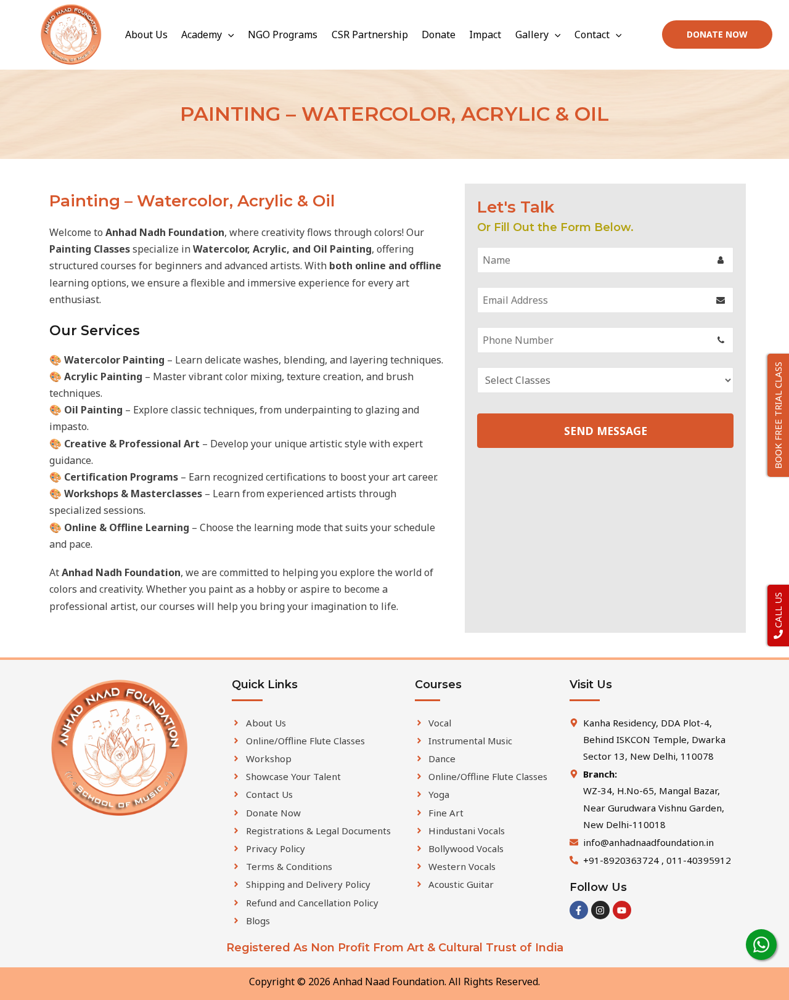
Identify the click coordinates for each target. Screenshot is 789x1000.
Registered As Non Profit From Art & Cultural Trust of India (394, 947)
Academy (201, 34)
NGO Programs (282, 34)
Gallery (532, 34)
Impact (485, 34)
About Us (146, 34)
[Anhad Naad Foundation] (71, 34)
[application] (228, 34)
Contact (592, 34)
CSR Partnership (370, 34)
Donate (439, 34)
